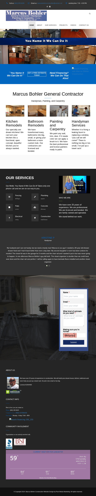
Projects (63, 25)
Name (65, 292)
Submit (73, 342)
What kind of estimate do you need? (72, 312)
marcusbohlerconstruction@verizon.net (49, 3)
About (39, 25)
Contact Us (84, 25)
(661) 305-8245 (19, 3)
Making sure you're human (71, 330)
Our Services (51, 25)
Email (65, 302)
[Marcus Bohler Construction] (26, 16)
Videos (73, 25)
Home (32, 25)
